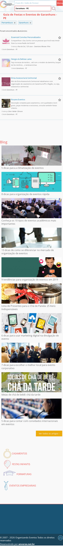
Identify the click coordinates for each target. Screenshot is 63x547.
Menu (60, 3)
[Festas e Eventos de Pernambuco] (30, 23)
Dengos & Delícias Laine (21, 59)
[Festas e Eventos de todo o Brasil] (15, 23)
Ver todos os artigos (48, 433)
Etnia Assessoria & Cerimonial (24, 78)
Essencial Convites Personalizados (26, 37)
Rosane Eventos (18, 99)
